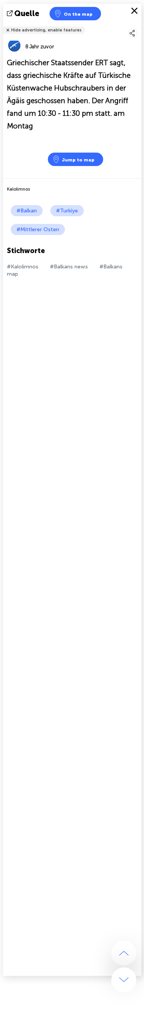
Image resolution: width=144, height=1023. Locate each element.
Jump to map (78, 160)
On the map (78, 14)
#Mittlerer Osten (38, 229)
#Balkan (27, 210)
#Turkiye (67, 210)
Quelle (26, 13)
